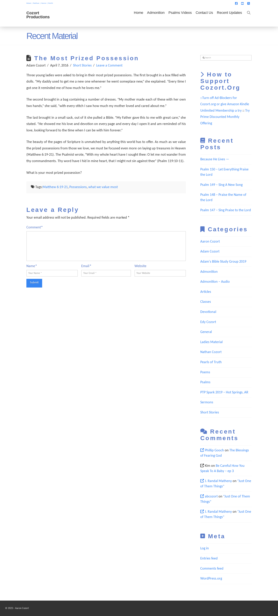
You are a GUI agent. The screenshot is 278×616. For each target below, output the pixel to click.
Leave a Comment (109, 65)
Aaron (43, 3)
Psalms (205, 382)
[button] (275, 3)
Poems (205, 372)
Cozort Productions (38, 15)
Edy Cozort (208, 322)
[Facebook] (236, 3)
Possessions (78, 187)
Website (140, 266)
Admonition (209, 272)
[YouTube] (243, 3)
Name (31, 266)
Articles (205, 292)
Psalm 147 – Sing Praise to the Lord (225, 210)
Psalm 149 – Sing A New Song (221, 185)
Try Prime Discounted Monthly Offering (225, 117)
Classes (205, 302)
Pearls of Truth (211, 362)
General (206, 332)
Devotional (208, 312)
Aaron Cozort (210, 242)
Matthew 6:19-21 (55, 187)
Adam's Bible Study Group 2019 (223, 262)
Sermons (206, 402)
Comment (34, 227)
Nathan (36, 3)
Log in (204, 548)
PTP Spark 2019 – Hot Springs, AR (224, 392)
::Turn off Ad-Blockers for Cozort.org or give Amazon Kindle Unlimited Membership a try (224, 104)
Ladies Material (211, 342)
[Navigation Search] (248, 17)
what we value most (103, 187)
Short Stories (82, 65)
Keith (50, 3)
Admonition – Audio (215, 282)
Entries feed (209, 558)
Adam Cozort (209, 251)
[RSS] (249, 3)
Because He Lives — (214, 159)
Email (86, 266)
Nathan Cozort (211, 352)
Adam (28, 3)
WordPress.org (211, 579)
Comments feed (211, 569)
